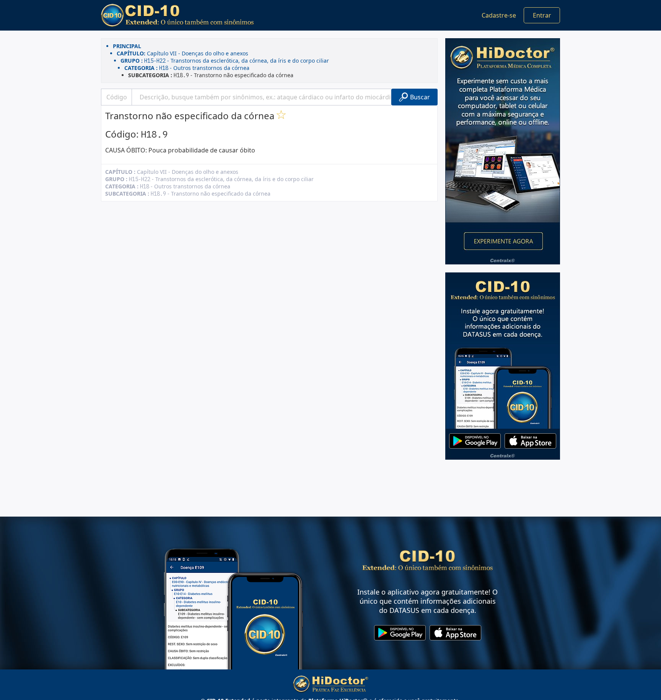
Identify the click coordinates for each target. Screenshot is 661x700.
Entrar (542, 15)
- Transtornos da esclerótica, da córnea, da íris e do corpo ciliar (224, 60)
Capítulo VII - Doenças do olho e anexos (182, 53)
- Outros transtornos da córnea (186, 67)
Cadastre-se (499, 15)
